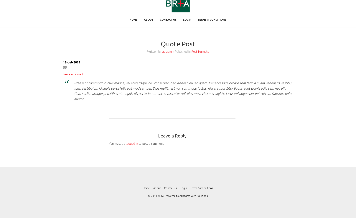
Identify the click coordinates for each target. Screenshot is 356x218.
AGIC (170, 210)
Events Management (181, 210)
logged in (132, 143)
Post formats (200, 51)
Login (187, 19)
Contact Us (168, 19)
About (149, 19)
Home (134, 19)
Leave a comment (73, 74)
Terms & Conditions (211, 19)
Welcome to (191, 210)
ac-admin (168, 51)
